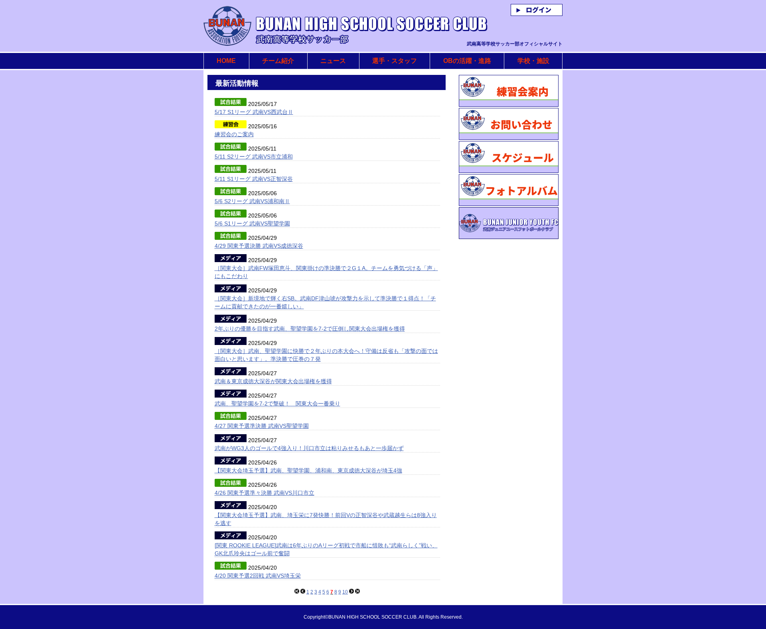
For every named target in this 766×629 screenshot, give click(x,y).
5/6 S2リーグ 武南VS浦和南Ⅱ (252, 201)
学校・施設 (533, 60)
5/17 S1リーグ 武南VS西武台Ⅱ (254, 112)
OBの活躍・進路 (467, 60)
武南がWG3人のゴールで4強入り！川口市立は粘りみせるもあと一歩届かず (309, 448)
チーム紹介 (278, 60)
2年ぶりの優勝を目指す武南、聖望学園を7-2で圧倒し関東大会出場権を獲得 (310, 328)
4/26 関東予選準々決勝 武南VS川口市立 (264, 493)
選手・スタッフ (394, 60)
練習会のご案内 (234, 134)
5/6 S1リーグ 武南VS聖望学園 (252, 223)
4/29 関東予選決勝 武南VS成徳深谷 (259, 246)
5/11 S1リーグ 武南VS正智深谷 (254, 179)
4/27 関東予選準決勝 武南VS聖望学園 (262, 426)
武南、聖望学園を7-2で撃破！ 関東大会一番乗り (277, 403)
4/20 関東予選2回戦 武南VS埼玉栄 (258, 575)
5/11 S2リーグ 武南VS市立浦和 (254, 156)
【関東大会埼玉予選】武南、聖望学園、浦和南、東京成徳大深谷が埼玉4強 (308, 470)
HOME (226, 60)
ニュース (333, 60)
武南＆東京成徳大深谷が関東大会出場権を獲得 (273, 381)
